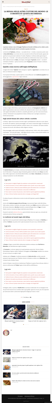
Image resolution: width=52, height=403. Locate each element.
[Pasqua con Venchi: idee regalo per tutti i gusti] (37, 312)
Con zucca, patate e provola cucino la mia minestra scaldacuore (25, 373)
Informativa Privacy (29, 396)
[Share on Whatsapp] (29, 297)
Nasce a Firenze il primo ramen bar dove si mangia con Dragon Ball (21, 194)
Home (4, 6)
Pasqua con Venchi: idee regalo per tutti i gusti (22, 357)
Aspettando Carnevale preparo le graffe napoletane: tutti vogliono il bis (27, 365)
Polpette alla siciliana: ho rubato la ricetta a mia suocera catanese (26, 380)
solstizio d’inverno (17, 212)
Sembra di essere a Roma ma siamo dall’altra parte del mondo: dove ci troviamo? (25, 187)
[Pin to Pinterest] (26, 297)
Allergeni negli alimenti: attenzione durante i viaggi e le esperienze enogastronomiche (26, 350)
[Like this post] (22, 297)
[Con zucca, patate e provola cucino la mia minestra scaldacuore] (7, 375)
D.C (24, 15)
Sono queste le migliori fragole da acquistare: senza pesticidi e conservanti (23, 183)
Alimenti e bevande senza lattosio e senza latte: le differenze (20, 189)
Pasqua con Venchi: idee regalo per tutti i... (37, 321)
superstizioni (15, 76)
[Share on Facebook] (23, 297)
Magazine (26, 9)
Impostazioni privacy (47, 402)
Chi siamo (20, 396)
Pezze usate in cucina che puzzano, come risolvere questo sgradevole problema (25, 192)
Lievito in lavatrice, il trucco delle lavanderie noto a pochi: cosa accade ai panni (25, 185)
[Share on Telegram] (30, 297)
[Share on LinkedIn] (27, 297)
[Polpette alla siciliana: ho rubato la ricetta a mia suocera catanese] (7, 382)
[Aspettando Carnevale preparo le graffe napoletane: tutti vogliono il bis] (7, 367)
